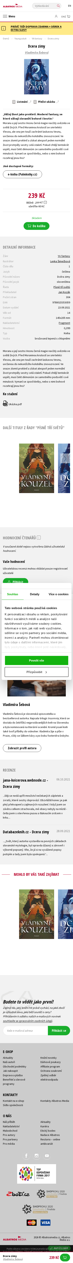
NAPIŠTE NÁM (61, 1248)
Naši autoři (9, 1062)
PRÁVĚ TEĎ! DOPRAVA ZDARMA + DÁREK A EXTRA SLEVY (36, 28)
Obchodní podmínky (14, 1066)
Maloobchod (10, 1130)
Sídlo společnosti (13, 1105)
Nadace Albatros (50, 1135)
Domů (6, 38)
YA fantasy (37, 38)
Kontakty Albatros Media (54, 1101)
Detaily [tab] (35, 594)
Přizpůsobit (34, 672)
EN (69, 5)
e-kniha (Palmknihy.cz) (22, 174)
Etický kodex (47, 1130)
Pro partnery (10, 1139)
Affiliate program (50, 1066)
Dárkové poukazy (50, 1062)
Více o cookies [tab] (59, 594)
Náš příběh (9, 1122)
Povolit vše (36, 660)
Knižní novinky (48, 1057)
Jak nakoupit (10, 1071)
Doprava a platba (13, 1075)
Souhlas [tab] (12, 594)
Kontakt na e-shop (13, 1101)
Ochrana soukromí (51, 1071)
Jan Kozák (64, 292)
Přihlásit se (59, 1030)
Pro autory (9, 1135)
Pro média (9, 1143)
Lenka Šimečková (60, 261)
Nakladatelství (11, 1126)
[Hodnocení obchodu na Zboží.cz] (18, 1192)
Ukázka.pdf (12, 404)
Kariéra (44, 1126)
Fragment (64, 323)
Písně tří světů (62, 287)
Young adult (20, 38)
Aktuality (8, 1057)
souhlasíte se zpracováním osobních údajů (27, 1021)
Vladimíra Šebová (36, 52)
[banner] (20, 4)
